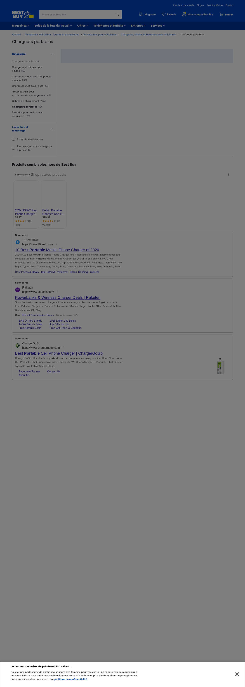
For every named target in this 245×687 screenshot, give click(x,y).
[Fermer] (237, 674)
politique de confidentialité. (71, 679)
